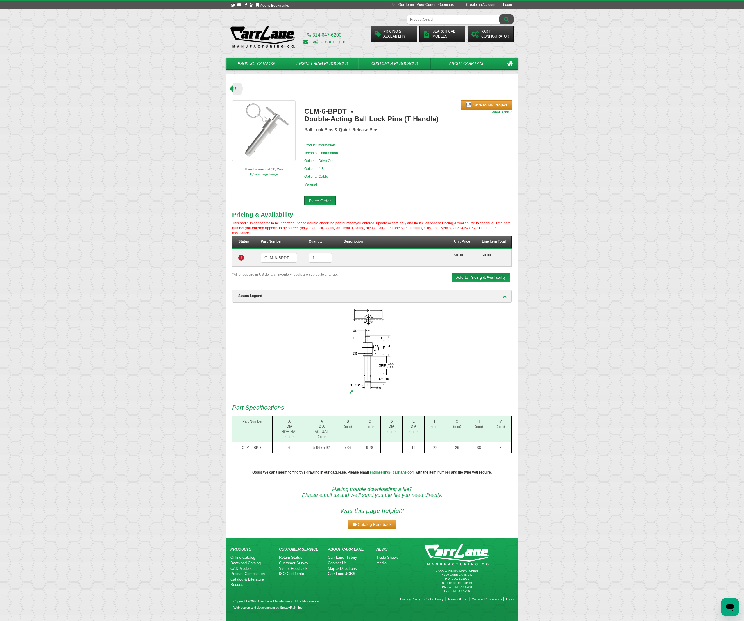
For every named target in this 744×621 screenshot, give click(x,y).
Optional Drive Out (318, 161)
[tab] (372, 296)
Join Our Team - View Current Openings (422, 5)
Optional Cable (316, 177)
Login (507, 5)
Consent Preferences (487, 599)
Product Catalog (256, 63)
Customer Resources (394, 63)
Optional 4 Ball (316, 169)
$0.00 (458, 255)
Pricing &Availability (394, 33)
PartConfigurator (495, 33)
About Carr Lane (467, 63)
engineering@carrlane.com (392, 472)
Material (310, 184)
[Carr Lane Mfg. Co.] (262, 36)
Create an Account (480, 5)
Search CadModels (444, 33)
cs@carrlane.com (327, 41)
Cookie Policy (433, 599)
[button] (372, 524)
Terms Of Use (458, 599)
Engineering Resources (322, 63)
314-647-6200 (326, 35)
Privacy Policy (410, 599)
